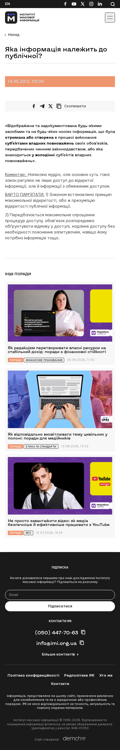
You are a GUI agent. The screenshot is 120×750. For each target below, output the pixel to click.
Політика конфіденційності (33, 675)
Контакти (60, 684)
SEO (28, 532)
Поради (15, 360)
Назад (13, 35)
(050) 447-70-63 (56, 632)
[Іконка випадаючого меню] (110, 18)
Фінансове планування (44, 360)
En (7, 4)
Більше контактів (58, 654)
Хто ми (105, 675)
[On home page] (17, 17)
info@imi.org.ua (56, 642)
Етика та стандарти (41, 446)
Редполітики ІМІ (79, 675)
